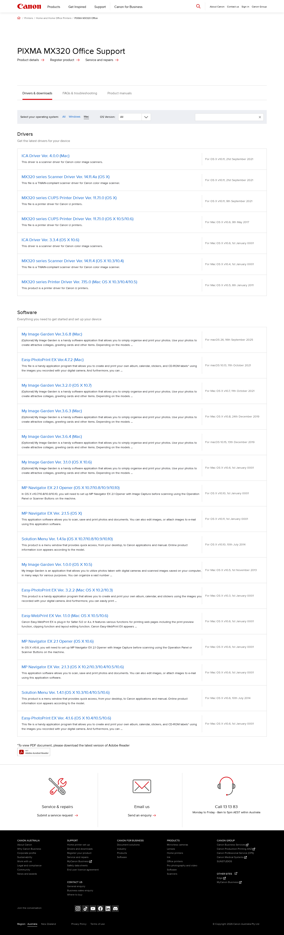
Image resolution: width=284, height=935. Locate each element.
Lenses (171, 849)
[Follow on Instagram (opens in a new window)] (78, 909)
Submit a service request (55, 815)
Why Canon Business (29, 849)
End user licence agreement (83, 869)
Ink (168, 857)
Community (23, 869)
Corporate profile (26, 853)
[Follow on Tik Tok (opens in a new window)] (85, 909)
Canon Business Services (231, 844)
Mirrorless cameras (177, 844)
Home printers (175, 853)
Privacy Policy (78, 924)
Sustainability (24, 857)
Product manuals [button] (119, 93)
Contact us (233, 6)
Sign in (245, 6)
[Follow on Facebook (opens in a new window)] (100, 909)
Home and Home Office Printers (54, 18)
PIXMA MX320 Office (86, 18)
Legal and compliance (29, 865)
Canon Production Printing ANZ (235, 849)
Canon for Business (128, 7)
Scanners (172, 873)
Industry (121, 849)
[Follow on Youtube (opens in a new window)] (93, 909)
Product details (28, 60)
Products (53, 7)
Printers (28, 18)
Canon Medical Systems (230, 857)
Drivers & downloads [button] (37, 93)
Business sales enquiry (80, 890)
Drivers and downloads (80, 849)
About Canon (24, 844)
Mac (86, 116)
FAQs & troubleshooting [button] (80, 93)
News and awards (27, 873)
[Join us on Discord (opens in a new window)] (115, 909)
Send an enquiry (140, 815)
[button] (259, 117)
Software (122, 857)
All (63, 116)
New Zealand (48, 924)
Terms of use (97, 924)
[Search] (198, 6)
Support (100, 7)
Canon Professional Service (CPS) (235, 853)
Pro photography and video (182, 865)
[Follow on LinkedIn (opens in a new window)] (108, 909)
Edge (220, 878)
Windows (74, 116)
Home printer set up (78, 844)
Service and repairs (99, 60)
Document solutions (128, 844)
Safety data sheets (77, 865)
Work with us (24, 861)
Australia (32, 924)
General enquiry (76, 886)
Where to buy (74, 894)
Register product (62, 60)
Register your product (79, 853)
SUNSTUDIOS (224, 861)
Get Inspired (77, 7)
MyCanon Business (78, 861)
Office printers (175, 861)
